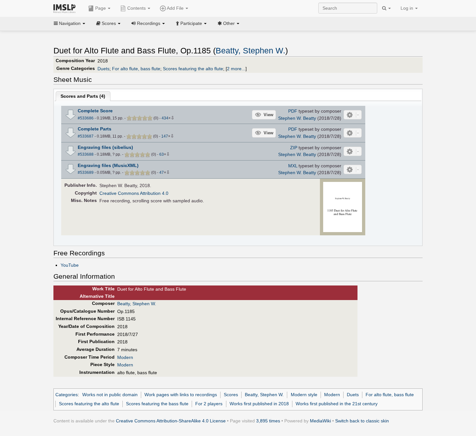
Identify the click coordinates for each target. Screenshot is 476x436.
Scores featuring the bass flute (157, 403)
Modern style (304, 394)
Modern (125, 357)
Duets (103, 68)
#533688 (86, 154)
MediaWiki (320, 420)
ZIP (293, 147)
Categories (66, 394)
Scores (231, 394)
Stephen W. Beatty (297, 118)
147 (164, 136)
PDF (292, 111)
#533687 (86, 136)
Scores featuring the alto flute (193, 68)
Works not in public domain (110, 394)
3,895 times (268, 420)
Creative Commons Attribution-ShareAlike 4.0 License (171, 420)
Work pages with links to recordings (180, 394)
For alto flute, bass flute (136, 68)
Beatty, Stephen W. (250, 50)
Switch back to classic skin (362, 420)
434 (165, 118)
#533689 (86, 172)
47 (161, 172)
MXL (292, 165)
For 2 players (208, 403)
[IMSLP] (66, 8)
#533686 (86, 118)
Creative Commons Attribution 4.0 (133, 193)
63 (161, 154)
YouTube (70, 265)
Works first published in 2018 (259, 403)
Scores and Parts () (83, 96)
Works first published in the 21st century (337, 403)
